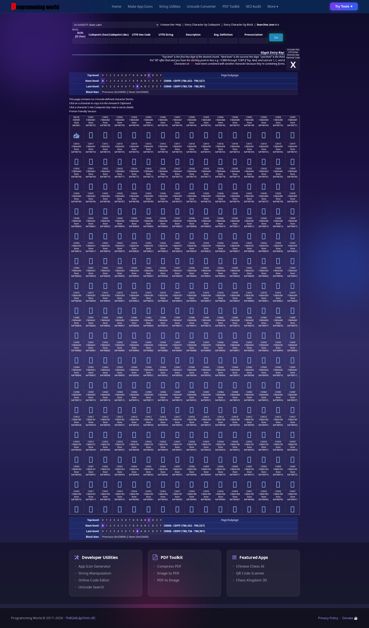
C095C (249, 243)
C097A (220, 292)
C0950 (76, 243)
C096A (220, 268)
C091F (293, 143)
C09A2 (105, 367)
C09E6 (163, 466)
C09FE (278, 491)
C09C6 (163, 417)
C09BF (292, 392)
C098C (249, 317)
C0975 (148, 292)
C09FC (249, 491)
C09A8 (192, 367)
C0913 (120, 143)
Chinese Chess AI (250, 566)
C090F (293, 117)
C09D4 (134, 441)
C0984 (134, 317)
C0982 (105, 317)
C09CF (292, 417)
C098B (235, 317)
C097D (264, 292)
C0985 (148, 317)
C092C (249, 168)
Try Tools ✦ (344, 6)
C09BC (249, 392)
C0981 (91, 317)
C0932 (105, 193)
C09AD (263, 367)
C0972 (105, 292)
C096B (235, 268)
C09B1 (91, 392)
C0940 (76, 218)
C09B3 (120, 392)
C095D (264, 243)
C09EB (235, 466)
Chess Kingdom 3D (251, 580)
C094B (235, 218)
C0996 (163, 342)
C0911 (91, 143)
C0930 (76, 193)
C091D (264, 143)
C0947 (177, 218)
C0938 (192, 193)
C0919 (206, 143)
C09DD (263, 441)
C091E (278, 143)
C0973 (120, 292)
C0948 (192, 218)
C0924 (134, 168)
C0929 (206, 168)
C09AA (220, 367)
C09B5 (148, 392)
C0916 (163, 143)
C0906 (163, 117)
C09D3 (119, 441)
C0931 (91, 193)
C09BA (220, 392)
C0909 (206, 117)
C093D (264, 193)
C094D (264, 218)
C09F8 (192, 491)
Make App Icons (140, 6)
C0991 (91, 342)
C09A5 (148, 367)
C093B (235, 193)
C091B (235, 143)
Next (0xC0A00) (139, 92)
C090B (235, 117)
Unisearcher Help (170, 24)
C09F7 (177, 491)
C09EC (249, 466)
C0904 (134, 117)
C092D (264, 168)
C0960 (76, 268)
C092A (220, 168)
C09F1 (91, 491)
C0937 (177, 193)
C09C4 (134, 417)
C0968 (192, 268)
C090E (278, 117)
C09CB (235, 417)
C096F (293, 268)
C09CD (263, 417)
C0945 (148, 218)
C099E (278, 342)
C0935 (148, 193)
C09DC (249, 441)
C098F (293, 317)
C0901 (91, 117)
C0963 (120, 268)
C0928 (192, 168)
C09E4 (134, 466)
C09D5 (148, 441)
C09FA (220, 491)
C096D (264, 268)
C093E (278, 193)
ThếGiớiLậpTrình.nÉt (80, 618)
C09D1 (91, 441)
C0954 (134, 243)
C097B (235, 292)
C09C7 (177, 417)
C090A (220, 117)
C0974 (134, 292)
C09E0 (76, 466)
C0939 (206, 193)
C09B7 (177, 392)
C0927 (177, 168)
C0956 (163, 243)
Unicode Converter (201, 6)
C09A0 (76, 367)
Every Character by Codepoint (202, 24)
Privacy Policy (328, 618)
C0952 (105, 243)
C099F (293, 342)
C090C (249, 117)
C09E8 (192, 466)
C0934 (134, 193)
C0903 (120, 117)
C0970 (76, 292)
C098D (264, 317)
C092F (293, 168)
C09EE (278, 466)
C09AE (278, 367)
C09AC (249, 367)
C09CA (220, 417)
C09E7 (177, 466)
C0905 (148, 117)
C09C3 (120, 417)
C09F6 (163, 491)
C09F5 (148, 491)
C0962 (105, 268)
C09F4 (134, 491)
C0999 (206, 342)
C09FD (264, 491)
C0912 (105, 143)
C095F (293, 243)
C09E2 (105, 466)
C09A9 (206, 367)
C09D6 (163, 441)
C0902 (105, 117)
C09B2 (105, 392)
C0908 (192, 117)
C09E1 (91, 466)
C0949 (206, 218)
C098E (278, 317)
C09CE (278, 417)
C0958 (192, 243)
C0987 (177, 317)
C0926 (163, 168)
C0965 (148, 268)
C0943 (120, 218)
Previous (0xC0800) (114, 92)
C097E (278, 292)
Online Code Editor (94, 580)
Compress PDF (169, 566)
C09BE (278, 392)
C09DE (278, 441)
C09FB (235, 491)
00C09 (76, 117)
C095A (220, 243)
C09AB (235, 367)
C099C (249, 342)
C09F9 (206, 491)
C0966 (163, 268)
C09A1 (91, 367)
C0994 (134, 342)
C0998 (192, 342)
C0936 (163, 193)
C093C (249, 193)
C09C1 (91, 417)
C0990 (76, 342)
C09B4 (134, 392)
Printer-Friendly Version (82, 111)
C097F (293, 292)
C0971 (91, 292)
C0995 (148, 342)
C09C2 (105, 417)
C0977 (177, 292)
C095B (235, 243)
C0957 (177, 243)
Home (116, 6)
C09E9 (206, 466)
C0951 (91, 243)
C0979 (206, 292)
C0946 (163, 218)
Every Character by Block (238, 24)
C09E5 (148, 466)
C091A (220, 143)
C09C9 (206, 417)
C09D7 (177, 441)
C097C (249, 292)
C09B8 (192, 392)
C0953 (120, 243)
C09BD (263, 392)
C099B (235, 342)
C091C (249, 143)
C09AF (292, 367)
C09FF (293, 491)
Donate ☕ (350, 618)
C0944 (134, 218)
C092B (235, 168)
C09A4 (134, 367)
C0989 (206, 317)
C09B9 (206, 392)
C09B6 (163, 392)
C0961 (91, 268)
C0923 (120, 168)
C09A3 (120, 367)
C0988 (192, 317)
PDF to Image (168, 580)
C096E (278, 268)
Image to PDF (168, 573)
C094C (249, 218)
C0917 (177, 143)
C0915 (148, 143)
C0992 (105, 342)
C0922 (105, 168)
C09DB (235, 441)
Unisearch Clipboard (119, 103)
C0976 (163, 292)
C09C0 (76, 417)
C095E (278, 243)
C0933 (120, 193)
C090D (264, 117)
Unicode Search (91, 587)
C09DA (220, 441)
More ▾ (273, 6)
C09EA (220, 466)
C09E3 (120, 466)
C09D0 (76, 441)
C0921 (91, 168)
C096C (249, 268)
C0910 (76, 143)
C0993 (120, 342)
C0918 (192, 143)
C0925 (148, 168)
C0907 (177, 117)
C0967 (177, 268)
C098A (220, 317)
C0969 (206, 268)
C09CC (249, 417)
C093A (220, 193)
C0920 (76, 168)
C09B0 (76, 392)
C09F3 (120, 491)
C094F (293, 218)
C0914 (134, 143)
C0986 (163, 317)
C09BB (235, 392)
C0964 (134, 268)
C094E (278, 218)
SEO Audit (253, 6)
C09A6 (163, 367)
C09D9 (206, 441)
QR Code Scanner (250, 573)
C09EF (293, 466)
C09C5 (148, 417)
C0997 (177, 342)
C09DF (292, 441)
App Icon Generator (94, 566)
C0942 (105, 218)
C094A (220, 218)
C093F (293, 193)
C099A (220, 342)
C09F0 (76, 491)
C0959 (206, 243)
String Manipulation (94, 573)
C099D (264, 342)
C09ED (264, 466)
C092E (278, 168)
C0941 (91, 218)
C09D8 (192, 441)
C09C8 (192, 417)
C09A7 (177, 367)
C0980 (76, 317)
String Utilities (169, 6)
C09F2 (105, 491)
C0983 (120, 317)
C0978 (192, 292)
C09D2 (105, 441)
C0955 (148, 243)
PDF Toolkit (231, 6)
